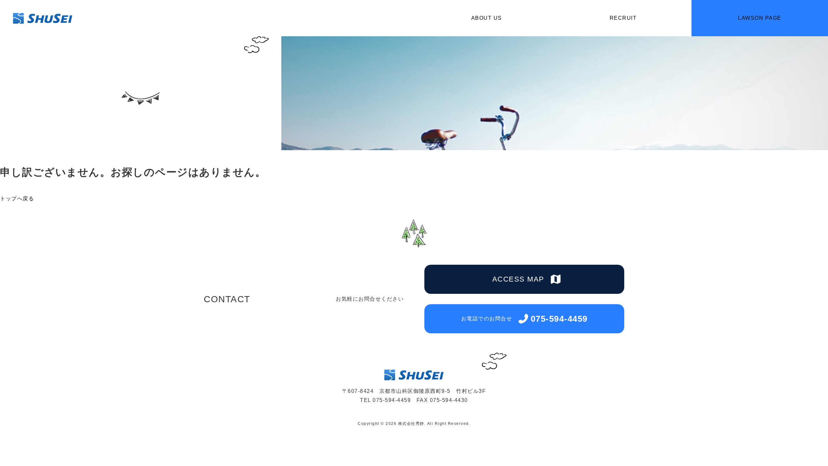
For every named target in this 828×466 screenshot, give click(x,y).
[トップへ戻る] (805, 444)
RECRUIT (623, 18)
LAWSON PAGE (759, 18)
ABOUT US (486, 18)
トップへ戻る (17, 198)
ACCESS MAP (518, 279)
